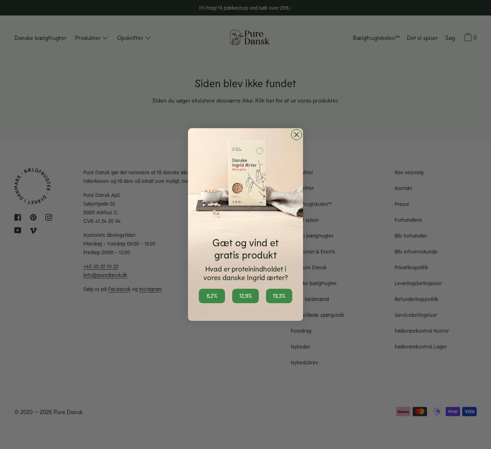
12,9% (245, 295)
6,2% (212, 295)
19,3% (278, 295)
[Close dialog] (296, 134)
